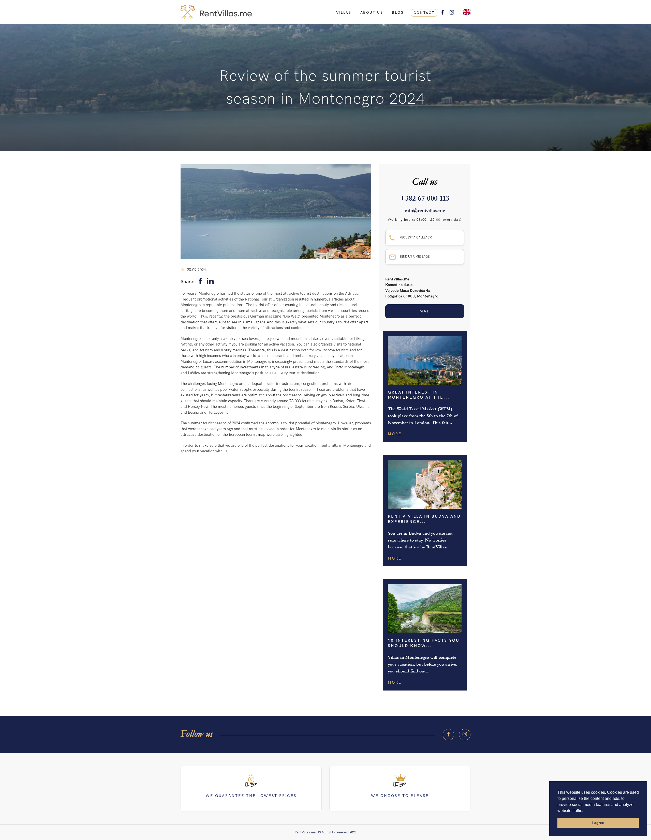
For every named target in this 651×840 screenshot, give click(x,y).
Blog (398, 12)
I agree (598, 823)
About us (371, 12)
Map (425, 311)
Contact (424, 13)
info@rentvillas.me (425, 210)
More (395, 434)
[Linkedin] (210, 282)
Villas (343, 12)
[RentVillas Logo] (325, 12)
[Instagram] (464, 734)
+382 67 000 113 (424, 198)
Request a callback (416, 237)
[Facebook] (200, 282)
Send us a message (415, 257)
